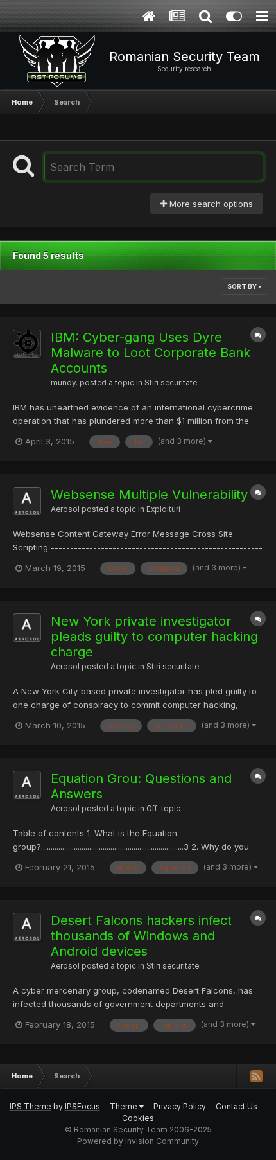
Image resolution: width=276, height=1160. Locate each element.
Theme (124, 1106)
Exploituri (163, 509)
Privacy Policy (179, 1106)
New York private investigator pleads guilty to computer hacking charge (154, 636)
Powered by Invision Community (138, 1141)
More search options (210, 203)
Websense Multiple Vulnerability (149, 494)
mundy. (64, 382)
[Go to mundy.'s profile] (27, 344)
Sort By (242, 286)
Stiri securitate (170, 382)
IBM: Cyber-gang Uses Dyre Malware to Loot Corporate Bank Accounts (150, 353)
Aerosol (65, 509)
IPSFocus (82, 1106)
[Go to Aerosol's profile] (27, 501)
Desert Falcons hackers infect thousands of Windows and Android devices (141, 936)
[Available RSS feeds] (256, 1076)
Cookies (138, 1118)
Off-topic (163, 808)
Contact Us (236, 1106)
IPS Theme (30, 1106)
